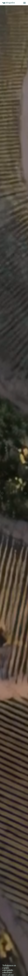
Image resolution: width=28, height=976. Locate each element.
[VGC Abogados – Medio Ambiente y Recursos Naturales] (8, 2)
